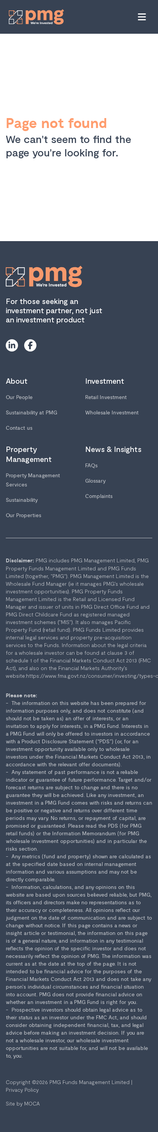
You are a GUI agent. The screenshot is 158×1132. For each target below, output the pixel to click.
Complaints (99, 496)
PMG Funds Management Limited (89, 1082)
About (17, 380)
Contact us (19, 428)
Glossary (95, 481)
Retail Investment (106, 397)
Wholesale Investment (112, 412)
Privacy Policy (22, 1089)
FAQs (91, 465)
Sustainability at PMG (31, 412)
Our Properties (23, 515)
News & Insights (113, 448)
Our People (19, 397)
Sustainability (22, 500)
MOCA (32, 1103)
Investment (104, 380)
